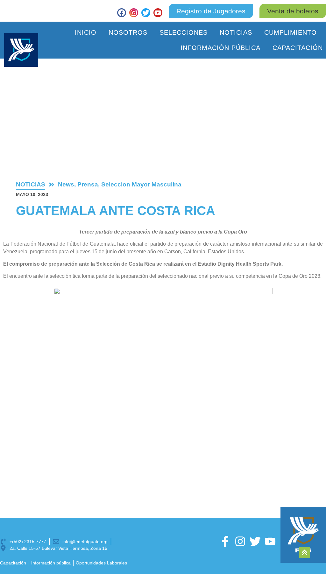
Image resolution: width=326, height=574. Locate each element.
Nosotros (128, 32)
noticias (30, 184)
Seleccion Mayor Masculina (141, 184)
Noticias (236, 32)
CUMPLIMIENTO (290, 32)
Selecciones (183, 32)
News (66, 184)
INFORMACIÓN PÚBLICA (220, 47)
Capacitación (298, 47)
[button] (292, 11)
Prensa (87, 184)
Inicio (85, 32)
